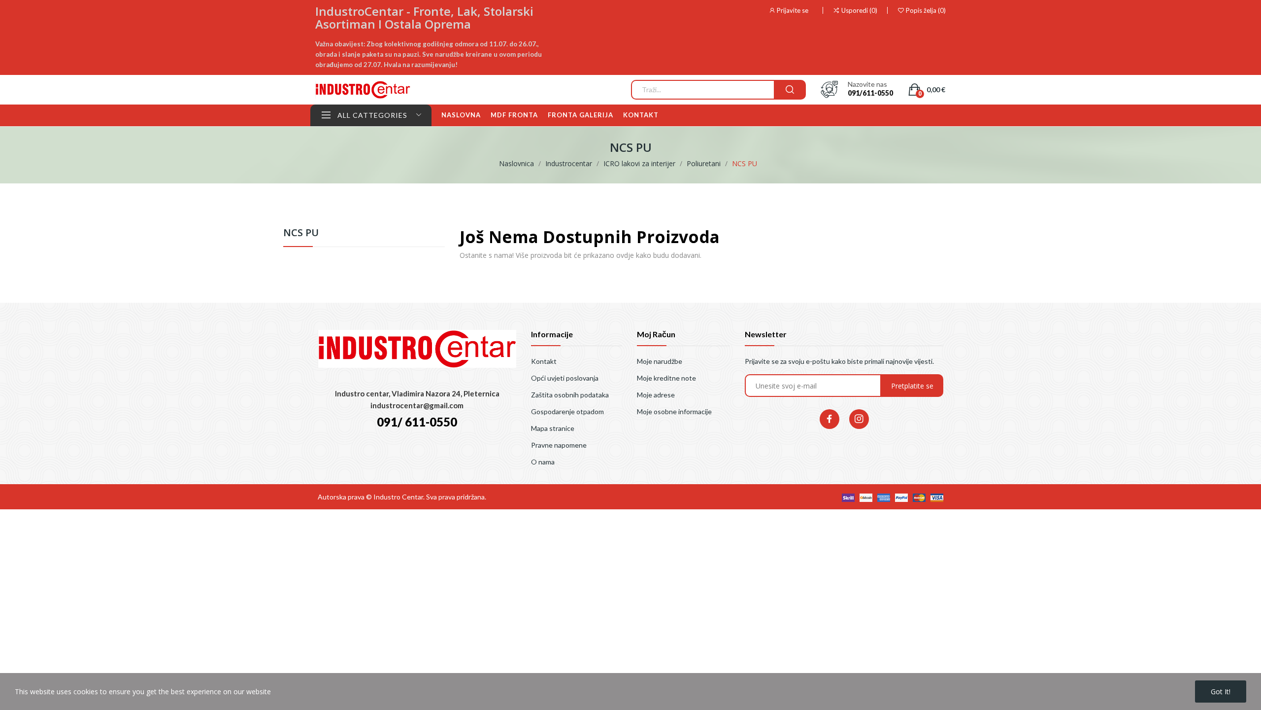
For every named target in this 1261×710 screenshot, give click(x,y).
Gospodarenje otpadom (567, 411)
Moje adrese (656, 394)
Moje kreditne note (666, 378)
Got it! (1220, 691)
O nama (543, 462)
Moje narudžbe (659, 361)
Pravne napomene (559, 445)
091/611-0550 (870, 93)
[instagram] (859, 419)
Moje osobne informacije (674, 411)
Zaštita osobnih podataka (570, 394)
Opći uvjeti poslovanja (564, 378)
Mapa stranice (552, 428)
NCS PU (301, 233)
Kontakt (544, 361)
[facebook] (829, 419)
